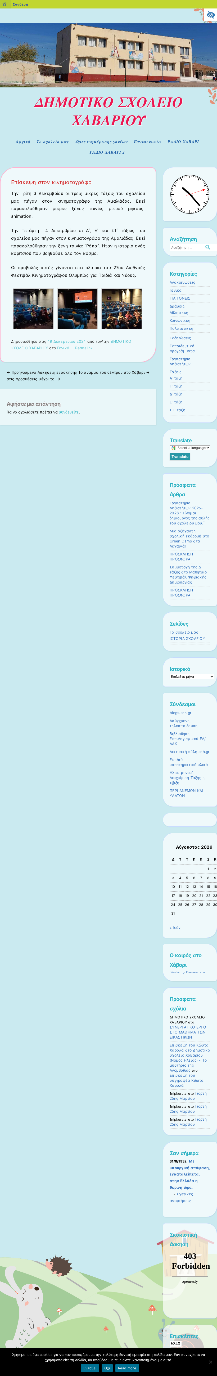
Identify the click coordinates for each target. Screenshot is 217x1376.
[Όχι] (210, 1362)
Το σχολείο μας (53, 142)
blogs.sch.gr (180, 713)
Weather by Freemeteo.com (188, 972)
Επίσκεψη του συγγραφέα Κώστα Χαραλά (187, 1080)
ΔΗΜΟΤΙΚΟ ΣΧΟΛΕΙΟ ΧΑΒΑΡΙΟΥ (108, 110)
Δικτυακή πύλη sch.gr (190, 752)
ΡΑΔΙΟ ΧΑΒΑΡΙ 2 (107, 152)
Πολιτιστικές (181, 328)
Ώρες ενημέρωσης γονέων (101, 142)
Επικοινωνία (147, 142)
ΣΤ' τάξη (177, 410)
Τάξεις (176, 372)
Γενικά (63, 348)
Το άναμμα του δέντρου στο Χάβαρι (114, 372)
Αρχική (23, 142)
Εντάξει (89, 1368)
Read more (127, 1368)
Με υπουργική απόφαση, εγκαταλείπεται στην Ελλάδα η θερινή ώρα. (190, 1174)
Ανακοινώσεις (182, 282)
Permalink (84, 348)
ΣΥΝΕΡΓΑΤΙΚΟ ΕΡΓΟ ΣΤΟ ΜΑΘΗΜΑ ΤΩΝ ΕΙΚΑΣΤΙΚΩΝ (188, 1032)
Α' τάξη (176, 378)
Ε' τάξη (176, 402)
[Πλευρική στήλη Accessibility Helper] (210, 14)
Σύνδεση (20, 4)
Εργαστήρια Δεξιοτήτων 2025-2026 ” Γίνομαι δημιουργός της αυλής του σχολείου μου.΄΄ (190, 513)
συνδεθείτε (69, 412)
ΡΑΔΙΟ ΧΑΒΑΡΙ (183, 142)
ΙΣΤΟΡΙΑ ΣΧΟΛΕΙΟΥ (187, 638)
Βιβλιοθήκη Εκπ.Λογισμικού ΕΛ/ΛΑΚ (188, 739)
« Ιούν (175, 927)
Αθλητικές (179, 312)
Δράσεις (177, 306)
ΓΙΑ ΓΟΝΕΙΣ (180, 298)
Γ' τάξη (176, 386)
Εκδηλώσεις (180, 338)
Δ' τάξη (176, 394)
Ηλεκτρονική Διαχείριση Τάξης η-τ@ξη (188, 778)
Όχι (107, 1368)
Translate (179, 456)
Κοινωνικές (180, 320)
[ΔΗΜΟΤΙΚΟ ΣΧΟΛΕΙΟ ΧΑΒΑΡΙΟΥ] (108, 86)
